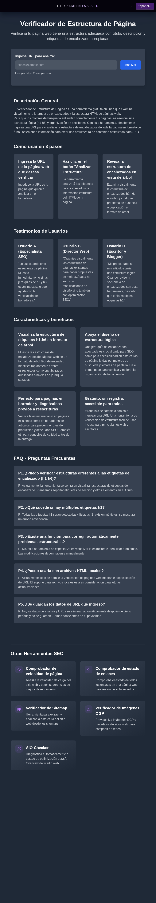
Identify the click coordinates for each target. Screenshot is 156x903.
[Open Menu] (7, 6)
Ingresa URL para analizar (35, 56)
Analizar (130, 65)
